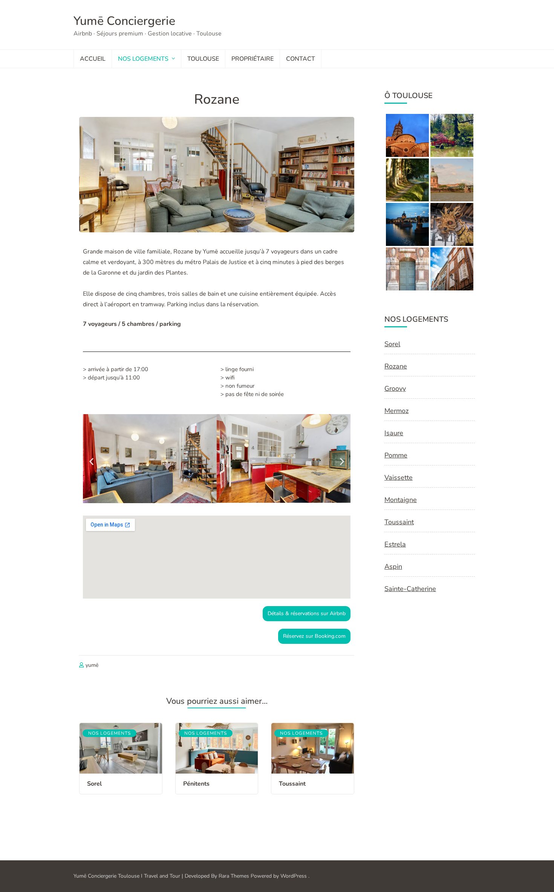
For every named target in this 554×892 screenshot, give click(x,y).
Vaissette (398, 477)
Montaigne (400, 499)
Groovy (395, 388)
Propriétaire (252, 59)
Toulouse (203, 59)
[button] (91, 461)
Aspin (393, 566)
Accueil (93, 59)
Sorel (94, 784)
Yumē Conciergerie (124, 21)
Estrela (395, 544)
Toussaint (292, 784)
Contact (300, 59)
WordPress (293, 876)
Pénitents (196, 784)
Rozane (395, 366)
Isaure (393, 433)
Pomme (395, 455)
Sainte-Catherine (410, 588)
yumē (92, 665)
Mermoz (396, 410)
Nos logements (143, 59)
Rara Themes (234, 876)
